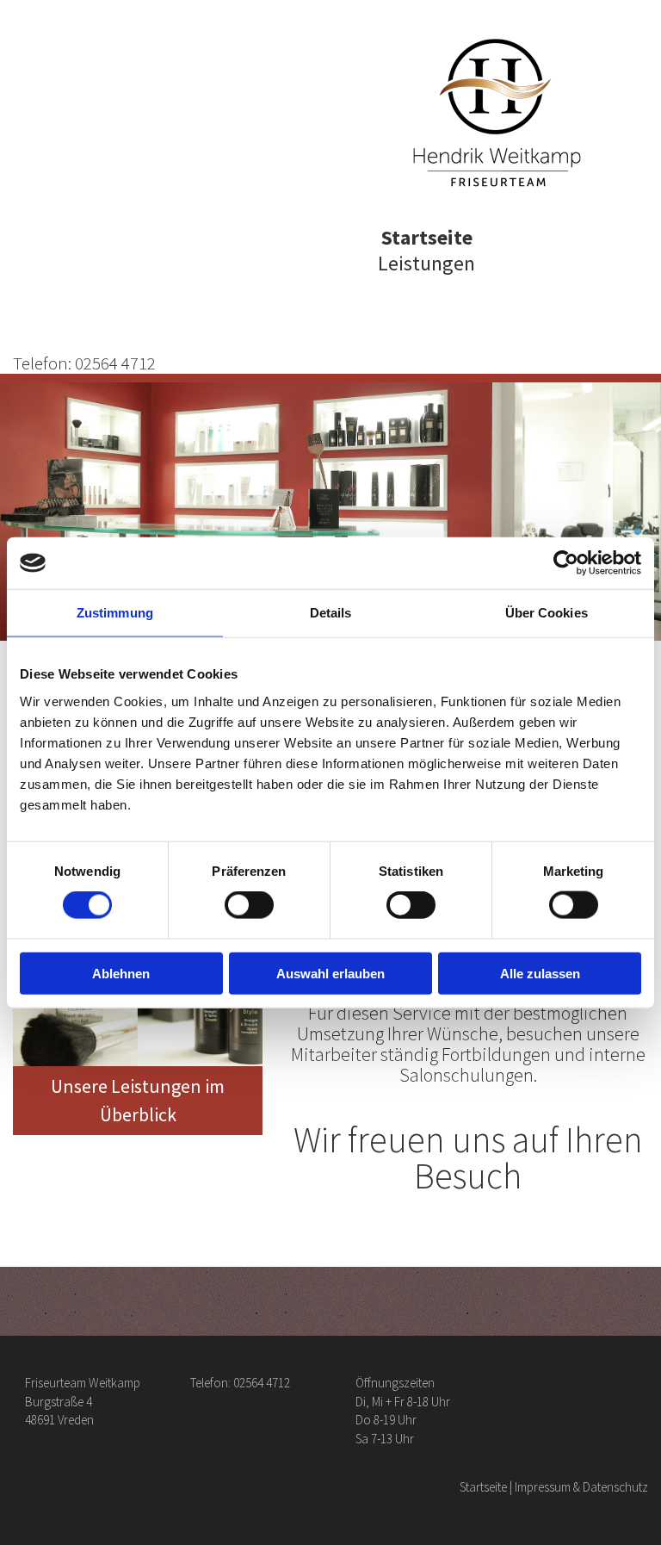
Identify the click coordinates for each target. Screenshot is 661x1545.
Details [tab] (331, 612)
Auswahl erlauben (330, 972)
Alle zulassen (540, 972)
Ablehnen (121, 972)
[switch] (249, 905)
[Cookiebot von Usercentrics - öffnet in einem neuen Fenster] (566, 563)
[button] (138, 1100)
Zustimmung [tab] (115, 612)
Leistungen (426, 263)
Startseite (427, 237)
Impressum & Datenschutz (581, 1487)
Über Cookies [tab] (546, 612)
